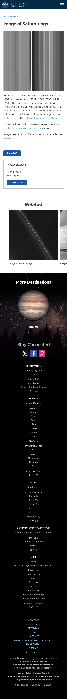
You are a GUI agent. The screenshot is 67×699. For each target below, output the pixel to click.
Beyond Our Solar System (33, 387)
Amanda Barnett (41, 673)
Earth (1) (33, 496)
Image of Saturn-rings (20, 264)
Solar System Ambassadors (33, 599)
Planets (33, 398)
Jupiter (33, 327)
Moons (33, 483)
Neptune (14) (33, 517)
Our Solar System (33, 371)
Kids (33, 586)
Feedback (33, 628)
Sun (33, 375)
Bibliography (33, 624)
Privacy (33, 632)
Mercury (33, 412)
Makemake (33, 458)
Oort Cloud (33, 383)
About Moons (33, 487)
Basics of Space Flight (33, 595)
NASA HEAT (33, 607)
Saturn (33, 433)
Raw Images (10, 16)
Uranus (33, 437)
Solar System (33, 366)
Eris (33, 466)
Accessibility (33, 652)
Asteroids (33, 546)
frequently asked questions (24, 128)
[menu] (62, 4)
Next (60, 308)
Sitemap (33, 648)
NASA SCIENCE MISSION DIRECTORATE (33, 640)
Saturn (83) (33, 508)
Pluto (33, 450)
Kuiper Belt (33, 379)
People (33, 578)
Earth (33, 420)
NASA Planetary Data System (42, 118)
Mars (33, 424)
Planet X (33, 475)
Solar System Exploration (17, 4)
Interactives (33, 591)
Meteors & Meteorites (34, 542)
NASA (4, 4)
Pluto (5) (33, 521)
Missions (33, 582)
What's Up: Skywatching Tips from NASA (33, 566)
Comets (33, 550)
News (33, 562)
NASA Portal (33, 644)
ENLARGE (12, 153)
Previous (7, 308)
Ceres (33, 454)
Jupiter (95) (33, 504)
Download (17, 182)
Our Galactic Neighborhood (17, 11)
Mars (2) (33, 500)
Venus (33, 416)
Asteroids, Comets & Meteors (33, 528)
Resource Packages (33, 603)
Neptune (33, 441)
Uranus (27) (33, 512)
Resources (33, 570)
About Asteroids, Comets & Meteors (33, 533)
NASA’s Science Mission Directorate (33, 668)
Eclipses (33, 391)
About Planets (33, 403)
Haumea (33, 462)
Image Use (33, 636)
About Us (33, 620)
